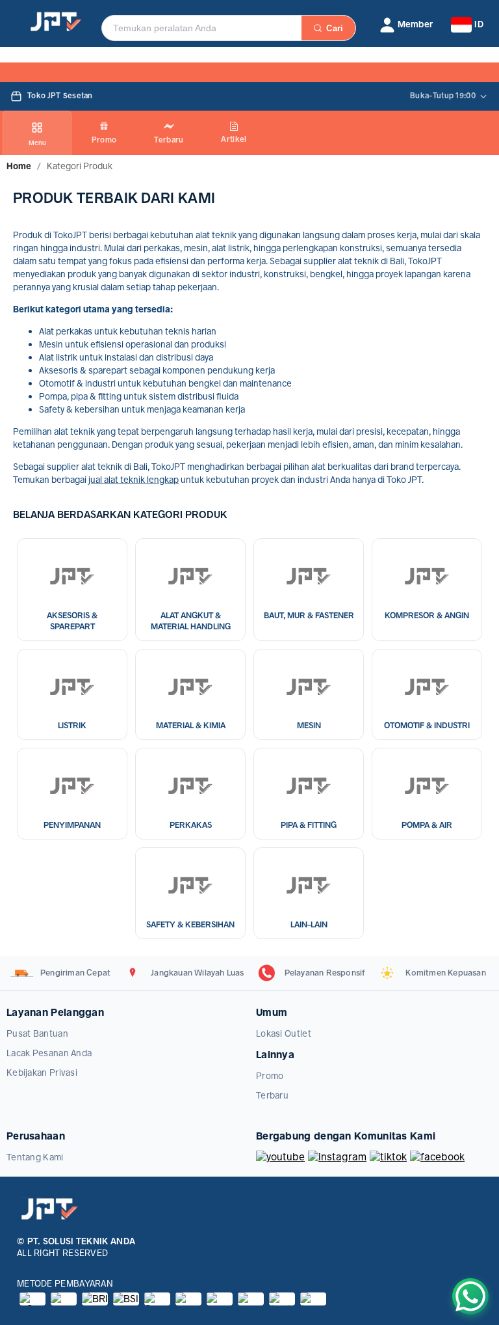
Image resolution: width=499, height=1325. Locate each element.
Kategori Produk (79, 166)
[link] (18, 166)
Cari (334, 28)
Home (18, 166)
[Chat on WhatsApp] (470, 1296)
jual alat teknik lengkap (133, 479)
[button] (406, 25)
